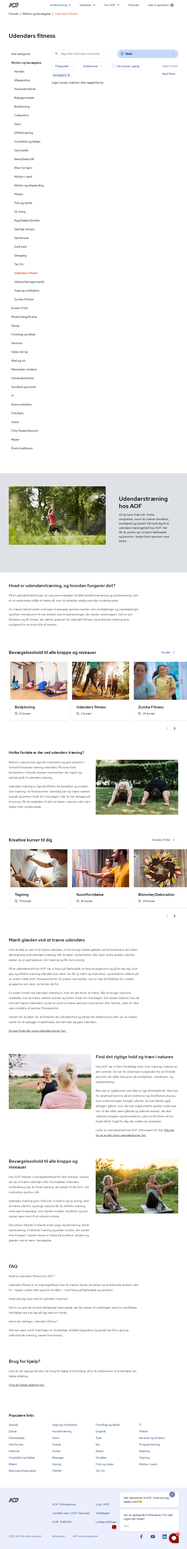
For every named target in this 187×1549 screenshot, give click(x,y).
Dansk (13, 1431)
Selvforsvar (21, 238)
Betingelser (58, 1536)
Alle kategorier (21, 54)
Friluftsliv (17, 413)
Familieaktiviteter (22, 378)
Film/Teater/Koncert (24, 431)
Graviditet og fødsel (27, 141)
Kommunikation (21, 404)
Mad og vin (18, 361)
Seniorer (17, 343)
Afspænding (22, 80)
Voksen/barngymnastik (29, 282)
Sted (128, 54)
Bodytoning (21, 106)
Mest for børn (23, 168)
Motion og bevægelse (37, 14)
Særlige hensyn (24, 229)
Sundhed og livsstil (23, 387)
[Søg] (56, 53)
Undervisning (58, 5)
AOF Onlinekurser (64, 1504)
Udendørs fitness (26, 273)
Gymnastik (21, 150)
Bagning (144, 1451)
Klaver (100, 1451)
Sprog (15, 326)
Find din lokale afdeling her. (27, 1385)
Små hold (20, 247)
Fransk (56, 1444)
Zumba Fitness (24, 299)
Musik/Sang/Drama (24, 317)
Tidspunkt (62, 66)
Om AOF (110, 5)
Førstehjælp (16, 1438)
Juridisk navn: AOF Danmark (71, 1513)
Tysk (99, 1438)
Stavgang (20, 255)
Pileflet (57, 1471)
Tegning (144, 1458)
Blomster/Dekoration (22, 1471)
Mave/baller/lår (24, 159)
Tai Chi (18, 264)
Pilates (18, 194)
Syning (56, 1464)
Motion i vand (23, 177)
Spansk (13, 1425)
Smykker (101, 1458)
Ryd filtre (168, 74)
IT (12, 396)
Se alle (165, 652)
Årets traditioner (22, 448)
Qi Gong (19, 212)
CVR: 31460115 (61, 1522)
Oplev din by (19, 352)
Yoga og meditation (26, 290)
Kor (98, 1444)
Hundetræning (61, 1431)
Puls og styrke (23, 203)
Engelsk (101, 1431)
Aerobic (19, 71)
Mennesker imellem (24, 369)
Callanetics (21, 115)
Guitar (56, 1451)
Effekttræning (23, 133)
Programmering (149, 1444)
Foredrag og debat (23, 334)
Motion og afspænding (29, 185)
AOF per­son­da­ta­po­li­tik (85, 1536)
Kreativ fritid (19, 308)
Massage (58, 1458)
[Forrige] (167, 728)
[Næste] (174, 728)
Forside (13, 14)
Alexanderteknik (25, 89)
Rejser (15, 439)
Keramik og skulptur (152, 1438)
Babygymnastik (24, 98)
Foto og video (105, 1464)
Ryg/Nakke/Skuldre (27, 220)
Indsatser (85, 5)
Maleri (13, 1464)
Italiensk (14, 1451)
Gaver (15, 422)
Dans (17, 124)
